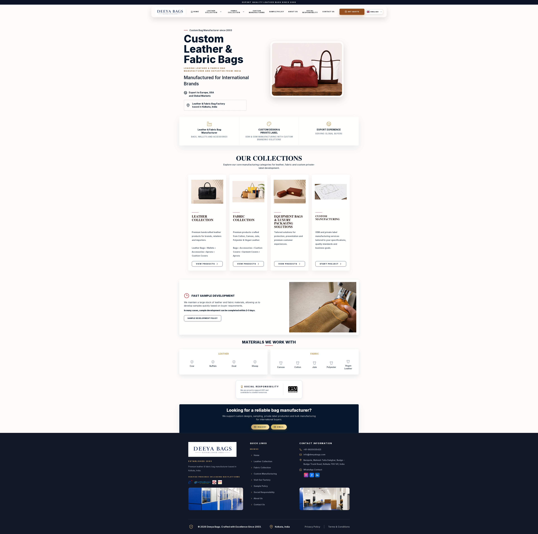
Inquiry (261, 427)
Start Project (329, 264)
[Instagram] (306, 475)
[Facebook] (311, 475)
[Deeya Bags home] (170, 12)
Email (280, 427)
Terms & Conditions (339, 526)
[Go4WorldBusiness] (202, 482)
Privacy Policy (312, 526)
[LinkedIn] (317, 475)
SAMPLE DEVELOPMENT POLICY (202, 318)
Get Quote (353, 12)
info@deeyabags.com (314, 454)
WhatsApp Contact (312, 469)
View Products (205, 264)
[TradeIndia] (220, 482)
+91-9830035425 (312, 449)
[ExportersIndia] (190, 482)
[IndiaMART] (214, 482)
